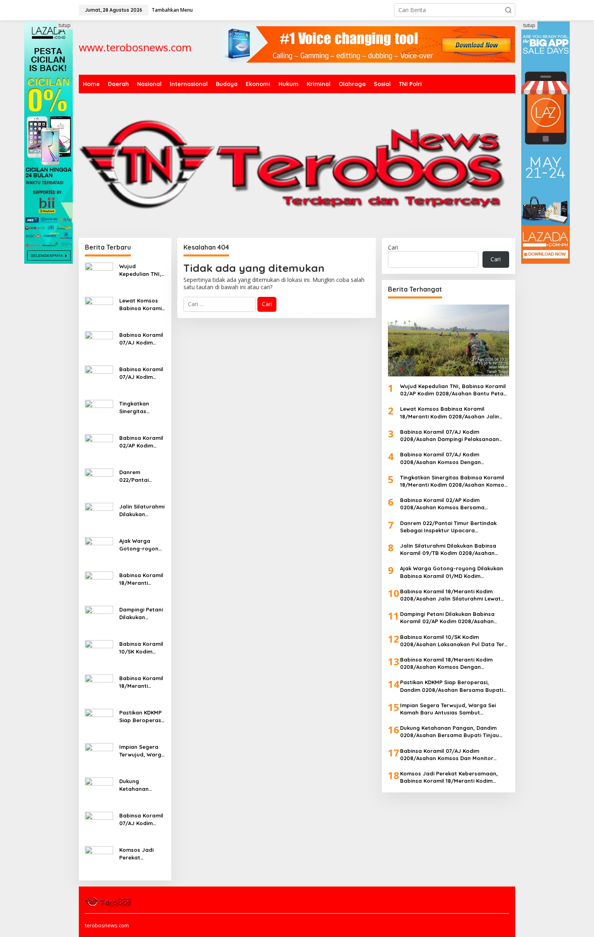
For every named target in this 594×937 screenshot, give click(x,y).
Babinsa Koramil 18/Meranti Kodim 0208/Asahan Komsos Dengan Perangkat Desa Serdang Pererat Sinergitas (141, 682)
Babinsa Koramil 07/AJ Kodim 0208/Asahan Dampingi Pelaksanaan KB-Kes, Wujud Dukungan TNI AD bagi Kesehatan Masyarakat (142, 339)
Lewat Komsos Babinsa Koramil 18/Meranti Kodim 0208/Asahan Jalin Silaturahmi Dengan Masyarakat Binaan (141, 304)
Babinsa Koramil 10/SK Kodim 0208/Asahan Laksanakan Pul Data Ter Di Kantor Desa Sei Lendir (141, 648)
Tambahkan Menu (172, 9)
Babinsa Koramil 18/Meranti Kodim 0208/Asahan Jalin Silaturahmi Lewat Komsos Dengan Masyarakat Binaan (141, 579)
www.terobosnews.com (135, 47)
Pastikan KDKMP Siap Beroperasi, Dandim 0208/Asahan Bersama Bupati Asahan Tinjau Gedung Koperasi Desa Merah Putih (141, 716)
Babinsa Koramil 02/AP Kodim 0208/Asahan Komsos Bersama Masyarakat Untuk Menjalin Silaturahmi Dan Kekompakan (141, 442)
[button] (508, 10)
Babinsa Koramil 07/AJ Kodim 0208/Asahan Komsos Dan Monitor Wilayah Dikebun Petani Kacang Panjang (141, 819)
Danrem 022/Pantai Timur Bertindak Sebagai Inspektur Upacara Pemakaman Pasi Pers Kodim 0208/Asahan (142, 476)
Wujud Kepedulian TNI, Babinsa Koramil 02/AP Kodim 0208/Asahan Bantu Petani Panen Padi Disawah (141, 270)
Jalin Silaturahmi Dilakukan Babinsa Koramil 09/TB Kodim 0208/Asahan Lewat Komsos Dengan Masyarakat (141, 510)
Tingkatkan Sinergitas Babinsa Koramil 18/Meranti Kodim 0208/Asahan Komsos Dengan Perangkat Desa (141, 407)
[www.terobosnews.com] (108, 901)
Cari (393, 247)
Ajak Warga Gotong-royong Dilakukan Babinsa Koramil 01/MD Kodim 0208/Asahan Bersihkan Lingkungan (141, 545)
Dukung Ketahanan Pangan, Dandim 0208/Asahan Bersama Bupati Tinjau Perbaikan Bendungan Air (141, 785)
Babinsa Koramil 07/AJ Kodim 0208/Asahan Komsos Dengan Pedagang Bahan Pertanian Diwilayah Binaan (142, 373)
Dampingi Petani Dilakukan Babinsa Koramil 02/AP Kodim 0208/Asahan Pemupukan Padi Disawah (141, 613)
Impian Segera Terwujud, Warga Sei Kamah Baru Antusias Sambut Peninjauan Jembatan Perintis (142, 751)
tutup (65, 25)
